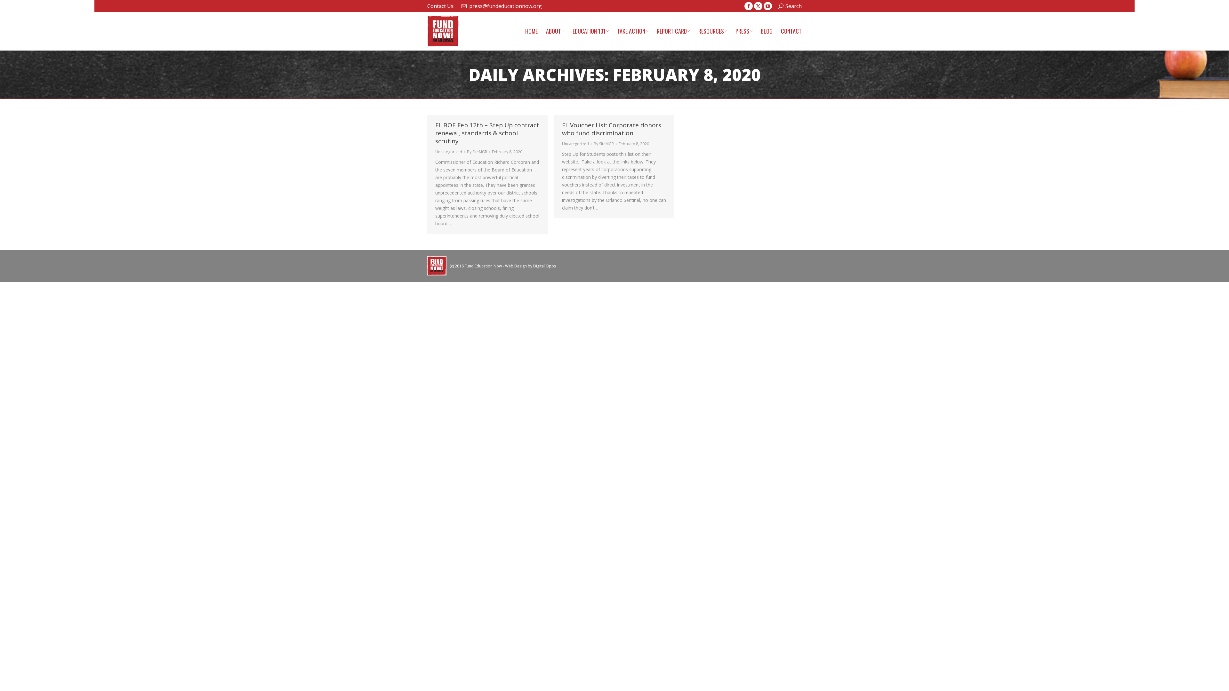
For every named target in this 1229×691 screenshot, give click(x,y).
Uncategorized (448, 152)
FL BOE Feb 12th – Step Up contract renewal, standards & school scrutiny (487, 133)
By (477, 152)
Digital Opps (544, 266)
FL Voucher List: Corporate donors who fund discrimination (611, 129)
